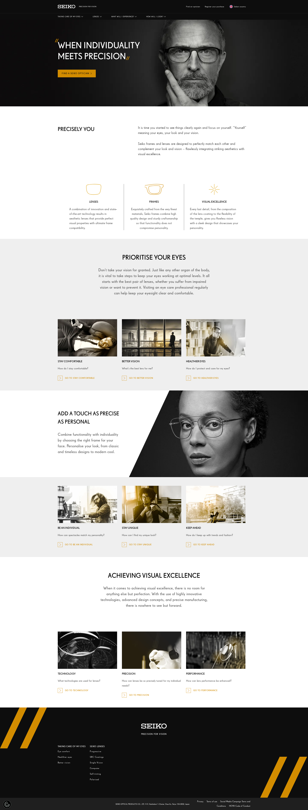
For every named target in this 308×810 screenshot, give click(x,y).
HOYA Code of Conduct (239, 806)
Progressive (95, 751)
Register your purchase (214, 6)
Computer (94, 768)
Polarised (94, 779)
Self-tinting (95, 774)
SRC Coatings (97, 757)
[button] (70, 16)
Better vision (64, 762)
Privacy (200, 801)
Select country (240, 6)
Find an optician (193, 6)
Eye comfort (64, 751)
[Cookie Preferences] (7, 804)
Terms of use (212, 801)
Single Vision (96, 762)
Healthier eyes (65, 757)
